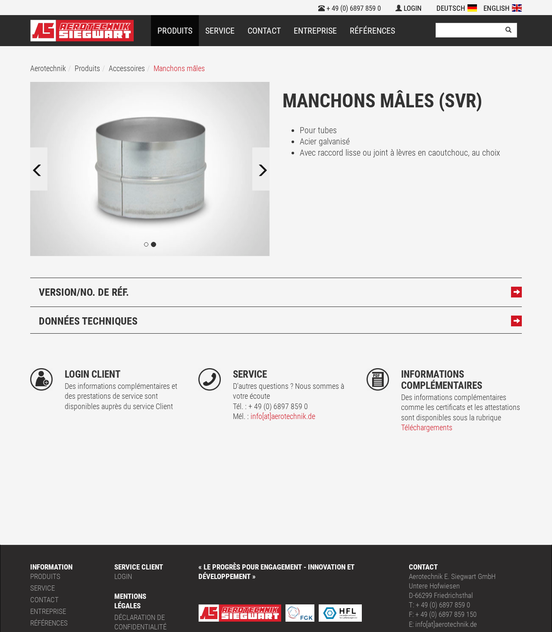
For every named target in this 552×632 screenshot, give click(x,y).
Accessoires (127, 68)
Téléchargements (426, 427)
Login (412, 8)
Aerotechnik (48, 68)
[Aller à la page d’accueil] (82, 30)
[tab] (276, 291)
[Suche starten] (508, 30)
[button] (44, 169)
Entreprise (315, 30)
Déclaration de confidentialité (140, 622)
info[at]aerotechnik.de (283, 416)
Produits (174, 30)
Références (372, 30)
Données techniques (88, 321)
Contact (264, 30)
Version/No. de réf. (84, 292)
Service (220, 30)
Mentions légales (130, 601)
